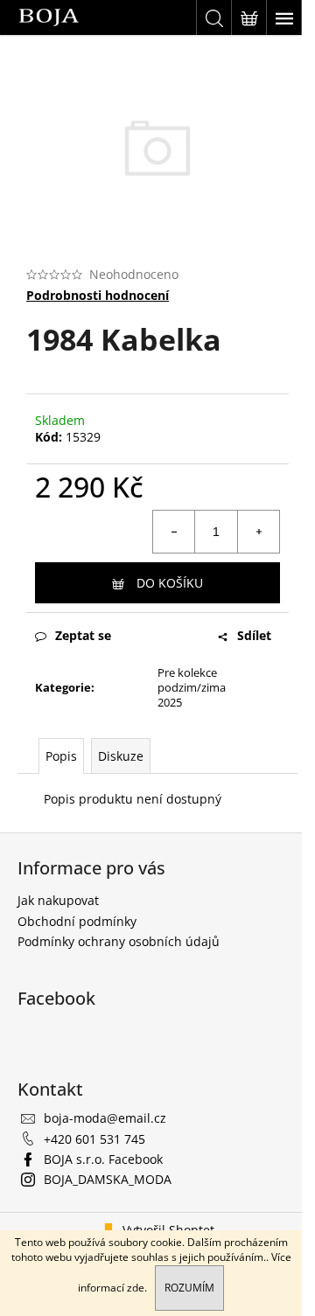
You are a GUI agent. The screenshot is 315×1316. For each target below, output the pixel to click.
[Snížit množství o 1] (174, 532)
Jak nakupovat (58, 900)
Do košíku (169, 582)
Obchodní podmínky (77, 921)
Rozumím (189, 1287)
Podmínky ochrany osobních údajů (119, 941)
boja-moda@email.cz (105, 1118)
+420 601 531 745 (94, 1139)
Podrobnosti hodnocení (97, 295)
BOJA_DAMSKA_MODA (108, 1179)
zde (135, 1287)
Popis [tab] (61, 756)
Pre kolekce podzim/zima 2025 (192, 687)
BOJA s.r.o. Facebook (103, 1159)
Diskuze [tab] (121, 756)
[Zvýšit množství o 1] (258, 532)
